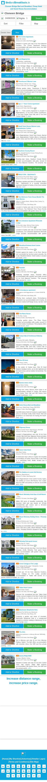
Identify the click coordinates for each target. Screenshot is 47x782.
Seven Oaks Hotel (25, 450)
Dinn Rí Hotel (23, 360)
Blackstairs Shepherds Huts (28, 610)
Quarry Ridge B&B (25, 656)
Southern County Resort (26, 151)
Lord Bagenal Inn (24, 59)
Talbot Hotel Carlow (25, 587)
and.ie (18, 2)
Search (39, 18)
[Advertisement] (23, 722)
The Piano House (24, 313)
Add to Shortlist (12, 53)
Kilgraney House (24, 427)
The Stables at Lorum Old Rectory (30, 472)
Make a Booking (34, 53)
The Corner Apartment (25, 36)
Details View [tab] (5, 32)
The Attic (22, 632)
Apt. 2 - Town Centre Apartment (28, 104)
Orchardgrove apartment (27, 290)
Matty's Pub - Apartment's (27, 174)
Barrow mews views (25, 382)
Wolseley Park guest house (28, 541)
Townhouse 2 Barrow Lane (27, 81)
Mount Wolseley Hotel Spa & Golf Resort (32, 494)
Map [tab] (17, 32)
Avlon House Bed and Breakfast (29, 405)
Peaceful (22, 267)
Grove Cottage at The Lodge (28, 563)
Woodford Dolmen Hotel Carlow (29, 245)
